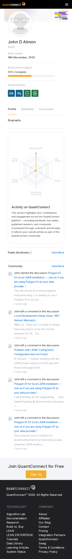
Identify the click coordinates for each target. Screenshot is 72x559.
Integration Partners (52, 535)
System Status (16, 551)
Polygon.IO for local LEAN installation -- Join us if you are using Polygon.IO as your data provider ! (37, 388)
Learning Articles (17, 547)
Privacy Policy (48, 551)
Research (12, 522)
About (43, 514)
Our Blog (45, 522)
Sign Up (36, 474)
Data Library (14, 543)
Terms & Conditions (51, 547)
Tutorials (12, 539)
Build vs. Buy (15, 526)
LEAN (10, 531)
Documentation (16, 518)
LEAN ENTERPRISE (19, 535)
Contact (44, 526)
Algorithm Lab (15, 514)
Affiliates (44, 518)
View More (58, 252)
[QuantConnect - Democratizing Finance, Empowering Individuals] (14, 4)
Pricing (43, 531)
